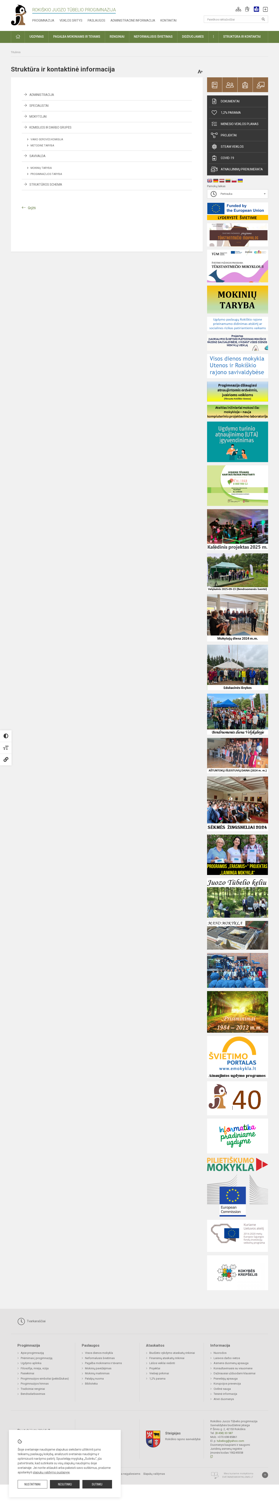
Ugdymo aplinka (31, 1363)
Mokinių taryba (41, 168)
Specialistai (39, 105)
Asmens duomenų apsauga (231, 1363)
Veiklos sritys (71, 20)
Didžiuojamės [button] (193, 36)
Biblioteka (91, 1383)
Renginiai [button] (117, 36)
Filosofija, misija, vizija (35, 1368)
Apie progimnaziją (32, 1352)
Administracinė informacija (133, 20)
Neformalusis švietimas (100, 1358)
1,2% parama (231, 112)
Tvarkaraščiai (36, 1321)
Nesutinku (65, 1484)
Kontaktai (168, 20)
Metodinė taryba (42, 145)
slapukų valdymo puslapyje (51, 1472)
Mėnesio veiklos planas (240, 124)
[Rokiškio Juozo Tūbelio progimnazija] (21, 15)
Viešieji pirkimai (159, 1373)
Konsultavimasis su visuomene (233, 1368)
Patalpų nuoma (94, 1378)
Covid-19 (227, 158)
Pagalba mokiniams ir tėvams (103, 1363)
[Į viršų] (265, 1475)
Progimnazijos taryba (46, 174)
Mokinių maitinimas (97, 1373)
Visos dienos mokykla (99, 1352)
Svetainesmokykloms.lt (237, 1477)
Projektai (229, 135)
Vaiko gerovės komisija (47, 139)
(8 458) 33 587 (224, 1433)
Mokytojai (38, 116)
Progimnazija (43, 20)
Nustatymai (32, 1484)
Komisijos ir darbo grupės (50, 127)
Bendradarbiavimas (33, 1393)
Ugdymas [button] (36, 36)
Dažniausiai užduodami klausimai (234, 1373)
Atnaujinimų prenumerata (242, 169)
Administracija (41, 95)
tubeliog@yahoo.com (230, 1441)
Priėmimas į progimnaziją (36, 1358)
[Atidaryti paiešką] (263, 19)
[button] (238, 9)
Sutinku (97, 1484)
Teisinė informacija (225, 1393)
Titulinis (15, 52)
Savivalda (37, 156)
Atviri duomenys (224, 1399)
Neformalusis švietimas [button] (153, 36)
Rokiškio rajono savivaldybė (183, 1439)
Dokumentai (230, 101)
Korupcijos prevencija (227, 1383)
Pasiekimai (27, 1373)
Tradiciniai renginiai (33, 1388)
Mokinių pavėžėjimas (98, 1368)
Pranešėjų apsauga (226, 1378)
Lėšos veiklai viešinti (162, 1363)
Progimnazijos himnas (35, 1383)
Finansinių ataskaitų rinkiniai (166, 1358)
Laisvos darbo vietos (227, 1358)
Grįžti (32, 208)
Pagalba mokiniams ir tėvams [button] (76, 36)
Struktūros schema (45, 184)
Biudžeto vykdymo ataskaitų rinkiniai (172, 1352)
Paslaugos (96, 20)
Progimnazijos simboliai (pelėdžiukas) (45, 1378)
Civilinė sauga (222, 1388)
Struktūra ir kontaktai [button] (242, 36)
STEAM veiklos (232, 146)
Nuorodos (220, 1352)
